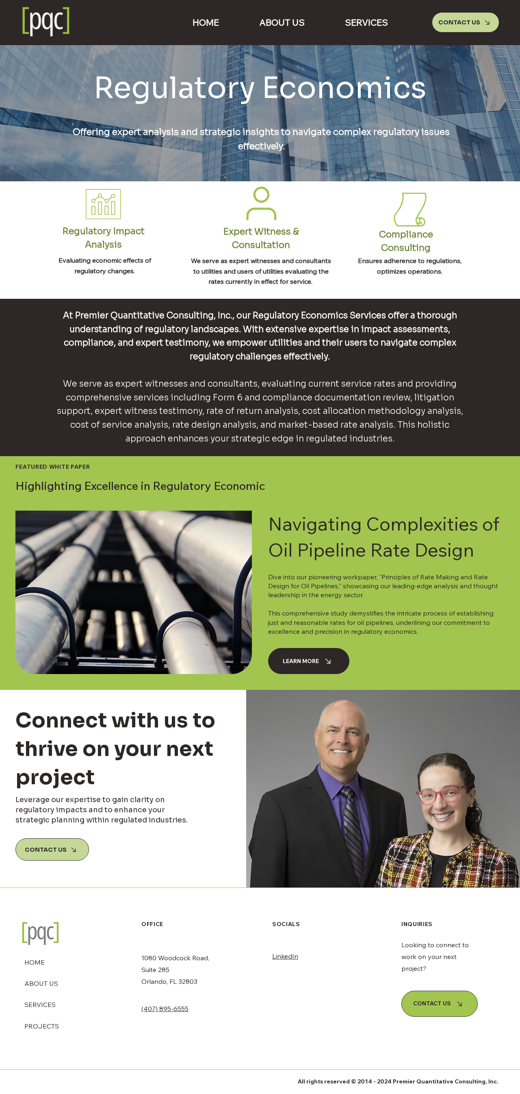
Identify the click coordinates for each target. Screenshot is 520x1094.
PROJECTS (41, 1026)
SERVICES (40, 1004)
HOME (34, 962)
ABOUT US (41, 983)
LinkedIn (285, 956)
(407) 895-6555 (164, 1009)
